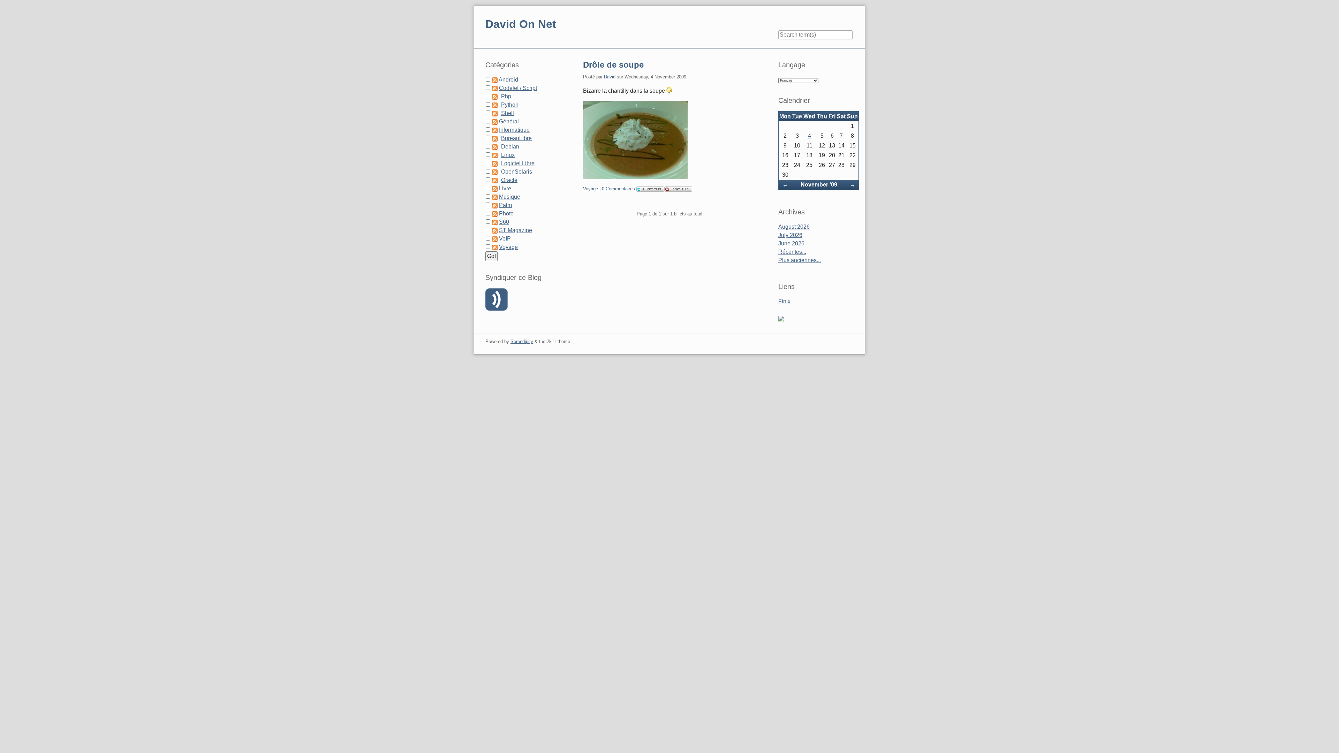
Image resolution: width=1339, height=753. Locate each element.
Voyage (590, 188)
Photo (506, 213)
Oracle (509, 180)
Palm (505, 205)
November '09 (819, 185)
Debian (510, 147)
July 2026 (790, 235)
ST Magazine (515, 230)
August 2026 (794, 227)
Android (508, 80)
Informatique (514, 130)
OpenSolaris (516, 172)
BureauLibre (516, 138)
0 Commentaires (618, 188)
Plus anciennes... (799, 260)
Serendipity (521, 341)
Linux (508, 155)
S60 (504, 222)
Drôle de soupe (613, 64)
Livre (505, 188)
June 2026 (791, 243)
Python (510, 105)
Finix (784, 301)
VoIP (505, 239)
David (609, 76)
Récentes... (792, 252)
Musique (509, 197)
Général (509, 121)
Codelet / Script (518, 88)
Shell (507, 113)
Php (506, 96)
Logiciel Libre (518, 163)
